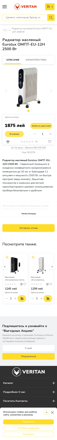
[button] (4, 266)
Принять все (29, 421)
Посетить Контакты (15, 401)
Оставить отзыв (28, 228)
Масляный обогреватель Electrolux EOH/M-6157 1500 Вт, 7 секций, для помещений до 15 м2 (41, 278)
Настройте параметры (28, 428)
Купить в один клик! (41, 126)
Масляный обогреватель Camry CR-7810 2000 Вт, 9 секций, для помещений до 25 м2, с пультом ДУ (15, 278)
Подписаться (28, 356)
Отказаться (28, 434)
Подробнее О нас (14, 392)
